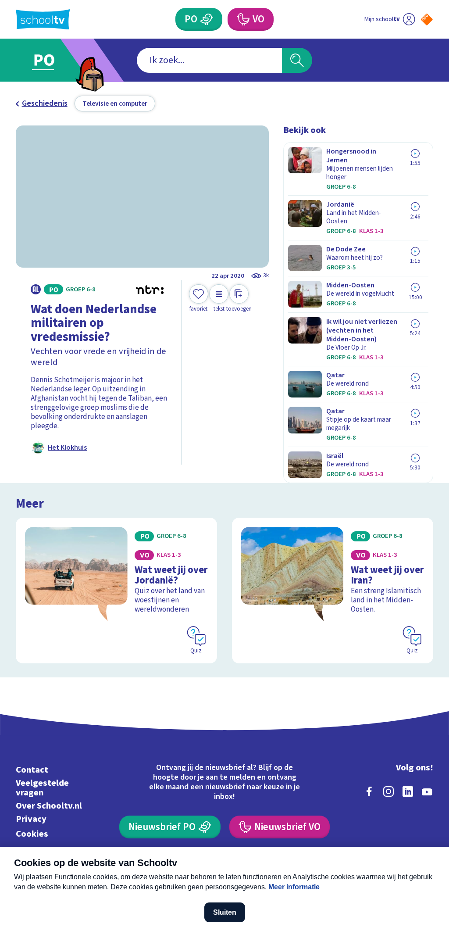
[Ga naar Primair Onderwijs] (57, 60)
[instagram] (388, 791)
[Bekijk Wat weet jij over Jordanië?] (116, 590)
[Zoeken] (297, 60)
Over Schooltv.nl (49, 805)
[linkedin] (407, 791)
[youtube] (427, 791)
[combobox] (209, 60)
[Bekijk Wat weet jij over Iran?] (332, 590)
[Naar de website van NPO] (426, 19)
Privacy (31, 819)
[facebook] (369, 791)
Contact (32, 769)
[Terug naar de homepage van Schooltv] (43, 19)
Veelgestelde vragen (42, 788)
